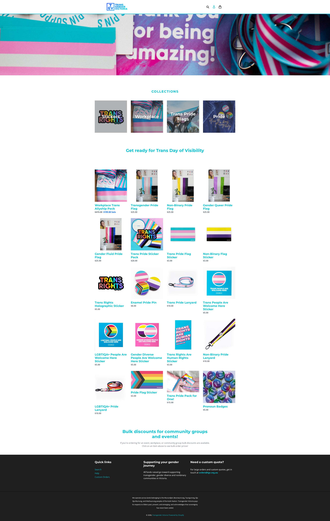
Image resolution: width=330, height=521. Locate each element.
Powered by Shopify (176, 515)
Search (98, 469)
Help (97, 473)
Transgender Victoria (160, 515)
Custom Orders (102, 477)
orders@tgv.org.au (208, 472)
